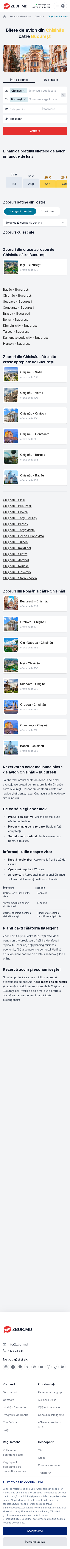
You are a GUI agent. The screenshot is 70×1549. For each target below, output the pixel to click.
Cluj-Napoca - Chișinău (36, 642)
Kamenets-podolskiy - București (25, 337)
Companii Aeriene (49, 1465)
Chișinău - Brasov (15, 524)
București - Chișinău (34, 601)
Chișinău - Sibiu (14, 500)
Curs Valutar (10, 1422)
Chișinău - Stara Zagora (20, 578)
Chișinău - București (17, 295)
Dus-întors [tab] (48, 211)
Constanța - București (18, 307)
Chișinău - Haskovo (17, 572)
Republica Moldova (20, 16)
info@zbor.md (18, 1344)
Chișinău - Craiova (33, 413)
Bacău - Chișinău (32, 746)
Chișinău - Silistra (15, 554)
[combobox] (35, 223)
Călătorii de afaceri (49, 1407)
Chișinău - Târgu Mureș (20, 518)
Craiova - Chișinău (33, 622)
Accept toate (35, 1530)
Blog (6, 1429)
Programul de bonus (15, 1414)
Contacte (8, 1399)
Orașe (42, 1457)
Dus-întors (51, 79)
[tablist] (31, 211)
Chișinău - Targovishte (19, 530)
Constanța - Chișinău (34, 725)
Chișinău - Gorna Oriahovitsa (23, 536)
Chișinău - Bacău (32, 475)
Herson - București (16, 343)
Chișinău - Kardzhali (17, 548)
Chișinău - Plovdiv (15, 512)
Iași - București (30, 265)
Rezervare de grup (50, 1392)
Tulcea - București (16, 331)
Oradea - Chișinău (33, 704)
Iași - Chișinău (30, 663)
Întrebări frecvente (14, 1407)
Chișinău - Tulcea (15, 542)
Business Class (47, 1399)
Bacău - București (16, 289)
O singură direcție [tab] (20, 211)
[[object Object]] (6, 1367)
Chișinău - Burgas (32, 455)
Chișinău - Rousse (16, 566)
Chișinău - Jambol (16, 560)
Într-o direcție (19, 79)
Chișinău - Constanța (34, 434)
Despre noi (10, 1392)
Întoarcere (48, 109)
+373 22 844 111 (41, 6)
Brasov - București (16, 313)
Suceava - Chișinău (33, 684)
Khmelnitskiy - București (20, 325)
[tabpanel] (35, 227)
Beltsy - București (15, 319)
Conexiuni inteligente (51, 1414)
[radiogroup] (35, 80)
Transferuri (45, 1472)
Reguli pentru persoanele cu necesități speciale (14, 1467)
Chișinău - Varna (31, 393)
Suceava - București (17, 301)
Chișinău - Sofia (31, 372)
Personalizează (35, 1541)
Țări (40, 1450)
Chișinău (39, 16)
